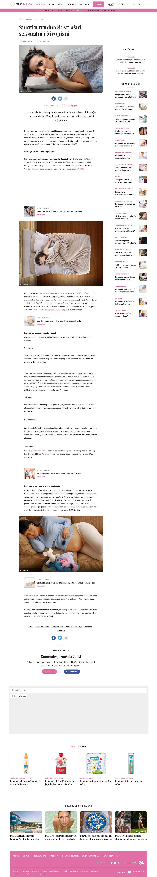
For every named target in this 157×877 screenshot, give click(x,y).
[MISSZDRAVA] (124, 4)
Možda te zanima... (43, 208)
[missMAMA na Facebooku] (108, 863)
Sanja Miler (27, 41)
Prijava (73, 671)
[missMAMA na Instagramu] (118, 863)
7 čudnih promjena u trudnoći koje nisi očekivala (59, 321)
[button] (145, 4)
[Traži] (134, 4)
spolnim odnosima (38, 451)
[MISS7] (111, 4)
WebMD (81, 169)
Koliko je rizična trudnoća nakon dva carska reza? (60, 473)
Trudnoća (28, 19)
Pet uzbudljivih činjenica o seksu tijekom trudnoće (59, 211)
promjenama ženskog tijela (56, 310)
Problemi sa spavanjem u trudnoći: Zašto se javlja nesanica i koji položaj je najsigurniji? (66, 583)
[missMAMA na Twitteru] (111, 863)
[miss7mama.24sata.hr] (21, 4)
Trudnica (39, 19)
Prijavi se (49, 671)
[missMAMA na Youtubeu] (115, 863)
